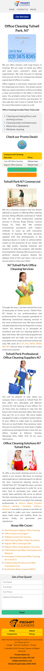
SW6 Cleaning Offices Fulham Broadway (22, 540)
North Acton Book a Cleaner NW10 (20, 569)
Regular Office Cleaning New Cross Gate (22, 547)
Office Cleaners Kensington (16, 533)
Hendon (15, 506)
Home (12, 9)
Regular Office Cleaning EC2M (18, 543)
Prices (33, 9)
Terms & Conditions (21, 645)
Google (9, 645)
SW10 (32, 343)
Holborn (37, 506)
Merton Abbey (25, 503)
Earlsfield (26, 506)
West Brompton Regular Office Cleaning (22, 530)
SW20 (38, 343)
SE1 (8, 346)
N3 (26, 343)
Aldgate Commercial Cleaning (18, 537)
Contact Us (22, 9)
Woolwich (6, 509)
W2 (3, 346)
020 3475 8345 (22, 175)
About (32, 630)
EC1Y (22, 343)
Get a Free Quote (22, 169)
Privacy (33, 645)
